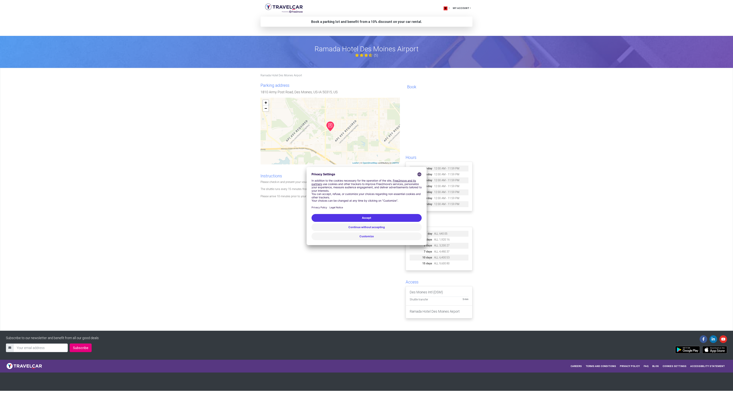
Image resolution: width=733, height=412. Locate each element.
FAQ (646, 366)
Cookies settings (674, 366)
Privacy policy (630, 366)
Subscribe (80, 348)
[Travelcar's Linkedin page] (713, 339)
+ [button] (266, 102)
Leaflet (355, 162)
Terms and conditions (601, 366)
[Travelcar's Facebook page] (703, 339)
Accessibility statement (707, 366)
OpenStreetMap (369, 162)
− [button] (266, 108)
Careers (576, 366)
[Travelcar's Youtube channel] (723, 339)
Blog (655, 366)
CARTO (395, 162)
